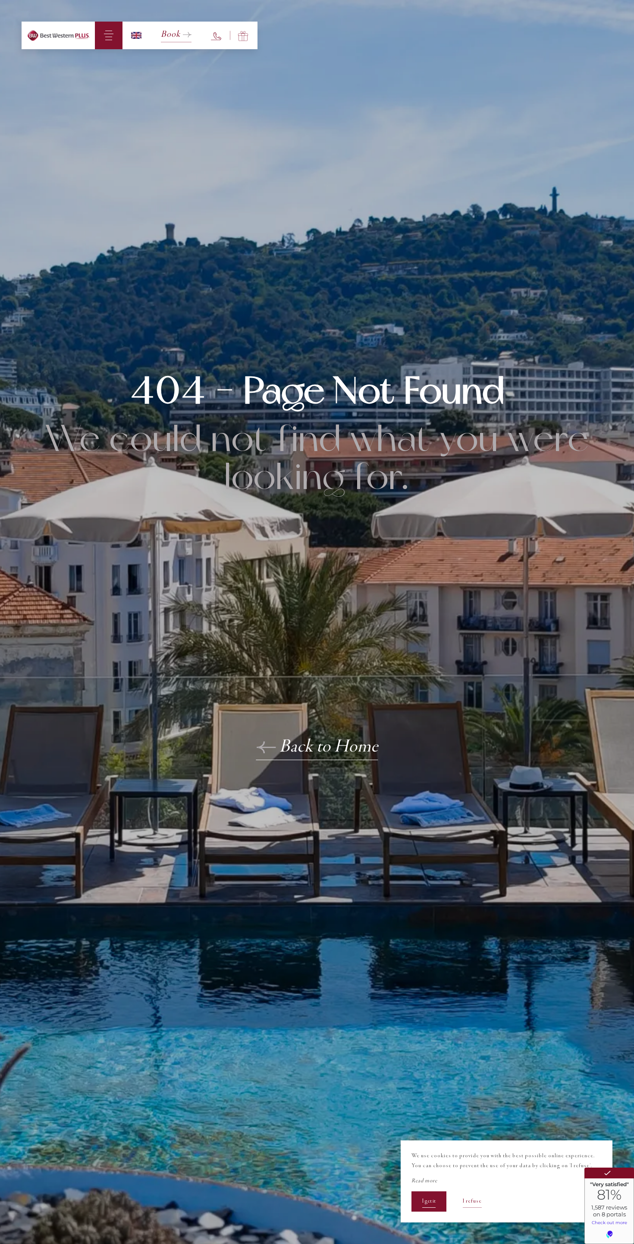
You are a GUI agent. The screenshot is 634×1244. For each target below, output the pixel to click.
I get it (429, 1201)
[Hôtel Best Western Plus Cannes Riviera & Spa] (58, 35)
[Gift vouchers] (243, 35)
